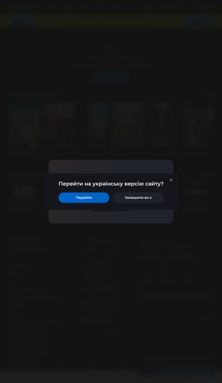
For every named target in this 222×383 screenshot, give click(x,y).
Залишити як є (138, 198)
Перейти (84, 198)
